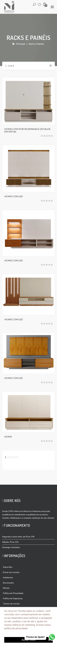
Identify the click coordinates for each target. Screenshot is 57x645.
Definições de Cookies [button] (16, 632)
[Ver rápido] (38, 101)
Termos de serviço (11, 603)
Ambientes (8, 577)
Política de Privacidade (13, 593)
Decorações (8, 582)
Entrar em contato (11, 572)
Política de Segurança (13, 598)
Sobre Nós (7, 567)
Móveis (6, 588)
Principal (20, 43)
